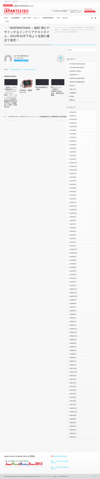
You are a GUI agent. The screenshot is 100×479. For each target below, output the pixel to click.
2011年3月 (73, 238)
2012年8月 (73, 177)
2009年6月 (73, 310)
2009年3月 (73, 321)
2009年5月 (73, 314)
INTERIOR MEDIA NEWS (77, 64)
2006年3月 (73, 430)
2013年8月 (73, 134)
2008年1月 (73, 365)
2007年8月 (73, 379)
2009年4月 (73, 318)
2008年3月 (73, 361)
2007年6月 (73, 386)
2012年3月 (73, 195)
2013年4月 (73, 148)
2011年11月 (73, 209)
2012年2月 (73, 199)
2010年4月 (73, 274)
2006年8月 (73, 419)
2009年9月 (73, 300)
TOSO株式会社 (23, 56)
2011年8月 (73, 220)
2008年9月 (73, 339)
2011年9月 (73, 217)
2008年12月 (73, 329)
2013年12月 (73, 119)
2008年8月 (73, 343)
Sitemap (65, 18)
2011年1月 (73, 246)
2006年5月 (73, 426)
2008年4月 (73, 357)
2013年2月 (73, 155)
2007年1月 (73, 404)
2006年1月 (73, 437)
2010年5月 (73, 271)
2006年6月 (73, 422)
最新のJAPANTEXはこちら (23, 6)
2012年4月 (73, 191)
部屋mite (72, 100)
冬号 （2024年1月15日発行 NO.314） (60, 468)
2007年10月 (73, 372)
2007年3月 (73, 397)
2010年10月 (73, 253)
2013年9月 (73, 130)
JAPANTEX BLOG (60, 456)
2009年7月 (73, 307)
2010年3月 (73, 278)
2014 (7, 21)
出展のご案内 (27, 18)
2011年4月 (73, 235)
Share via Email (30, 69)
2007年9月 (73, 375)
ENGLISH (15, 1)
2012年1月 (73, 202)
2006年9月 (73, 415)
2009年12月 (73, 289)
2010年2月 (73, 282)
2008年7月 (73, 347)
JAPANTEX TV (74, 75)
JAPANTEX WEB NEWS (77, 78)
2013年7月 (73, 137)
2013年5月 (73, 144)
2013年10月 (73, 126)
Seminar (72, 85)
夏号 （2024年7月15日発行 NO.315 (60, 461)
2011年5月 (73, 231)
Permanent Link (17, 69)
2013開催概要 (15, 18)
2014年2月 (73, 112)
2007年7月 (73, 383)
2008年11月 (73, 332)
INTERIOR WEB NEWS (77, 67)
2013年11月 (73, 123)
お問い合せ (73, 89)
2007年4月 (73, 394)
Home (6, 18)
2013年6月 (73, 141)
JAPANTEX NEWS (75, 71)
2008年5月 (73, 354)
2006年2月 (73, 433)
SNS (58, 18)
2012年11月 (73, 166)
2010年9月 (73, 256)
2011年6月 (73, 227)
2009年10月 (73, 296)
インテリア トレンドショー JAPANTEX (65, 27)
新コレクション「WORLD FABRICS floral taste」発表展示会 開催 (58, 91)
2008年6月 (73, 350)
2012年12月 (73, 163)
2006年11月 (73, 408)
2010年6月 (73, 267)
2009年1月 (73, 325)
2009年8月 (73, 303)
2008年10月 (73, 336)
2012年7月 (73, 181)
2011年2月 (73, 242)
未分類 (72, 96)
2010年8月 (73, 260)
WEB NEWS (79, 27)
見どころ (36, 18)
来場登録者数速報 (48, 18)
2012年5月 (73, 188)
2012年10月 (73, 170)
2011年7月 (73, 224)
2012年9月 (73, 173)
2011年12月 (73, 206)
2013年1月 (73, 159)
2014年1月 (73, 116)
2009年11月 (73, 292)
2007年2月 (73, 401)
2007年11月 (73, 368)
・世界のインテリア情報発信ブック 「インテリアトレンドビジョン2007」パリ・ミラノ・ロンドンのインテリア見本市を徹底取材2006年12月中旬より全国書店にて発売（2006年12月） (11, 97)
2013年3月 (73, 152)
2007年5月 (73, 390)
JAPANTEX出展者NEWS (21, 60)
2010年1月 (73, 285)
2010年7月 (73, 264)
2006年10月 (73, 412)
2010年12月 (73, 249)
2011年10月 (73, 213)
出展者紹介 (73, 93)
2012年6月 (73, 184)
